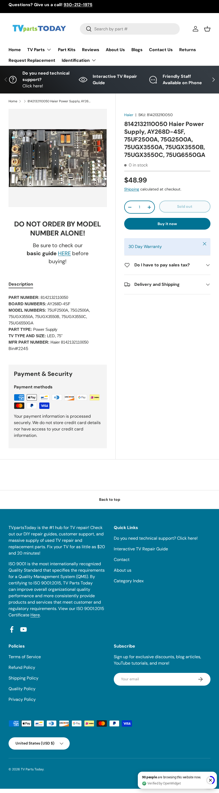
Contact (122, 559)
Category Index (129, 581)
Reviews (90, 49)
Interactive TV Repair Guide (141, 549)
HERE (64, 253)
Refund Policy (22, 667)
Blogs (137, 49)
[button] (207, 29)
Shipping (131, 189)
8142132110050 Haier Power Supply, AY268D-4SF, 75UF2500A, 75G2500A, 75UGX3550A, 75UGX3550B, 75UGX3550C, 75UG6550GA (60, 101)
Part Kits (67, 49)
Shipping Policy (23, 678)
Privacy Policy (22, 699)
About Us (115, 49)
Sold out (184, 206)
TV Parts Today (32, 769)
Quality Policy (22, 689)
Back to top (109, 499)
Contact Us (161, 49)
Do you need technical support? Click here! (156, 538)
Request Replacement (32, 60)
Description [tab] (21, 284)
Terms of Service (25, 657)
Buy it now (167, 223)
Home (15, 49)
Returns (187, 49)
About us (122, 570)
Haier (128, 114)
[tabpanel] (58, 323)
